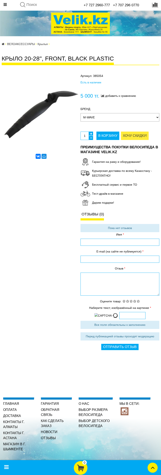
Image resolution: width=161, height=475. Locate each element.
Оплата (10, 410)
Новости (49, 432)
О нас (84, 403)
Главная (11, 403)
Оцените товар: (110, 301)
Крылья (43, 44)
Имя (119, 234)
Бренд (85, 109)
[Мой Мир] (44, 156)
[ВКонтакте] (38, 156)
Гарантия (50, 403)
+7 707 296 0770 (126, 5)
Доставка (12, 416)
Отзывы (48, 438)
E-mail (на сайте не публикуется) (119, 251)
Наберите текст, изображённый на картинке (119, 307)
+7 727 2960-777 (97, 5)
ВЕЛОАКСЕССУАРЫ (21, 44)
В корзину (107, 135)
